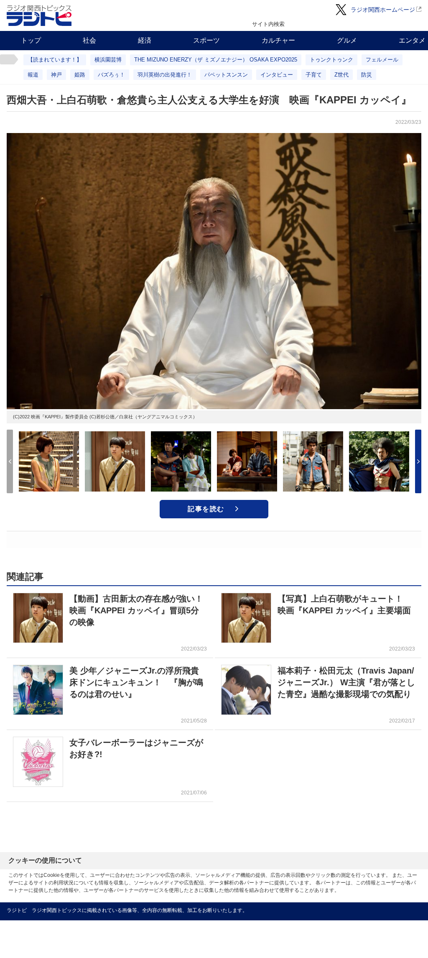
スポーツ (206, 40)
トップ (31, 40)
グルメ (347, 40)
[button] (418, 461)
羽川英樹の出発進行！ (165, 75)
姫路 (79, 75)
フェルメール (382, 59)
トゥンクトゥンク (331, 59)
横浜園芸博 (108, 59)
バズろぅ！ (111, 75)
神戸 (56, 75)
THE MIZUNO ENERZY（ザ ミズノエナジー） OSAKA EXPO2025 (215, 59)
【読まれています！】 (55, 59)
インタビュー (276, 75)
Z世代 (341, 75)
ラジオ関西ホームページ (383, 10)
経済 (144, 40)
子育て (314, 75)
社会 (89, 40)
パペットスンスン (226, 75)
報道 (33, 75)
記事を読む (206, 508)
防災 (366, 75)
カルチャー (278, 40)
